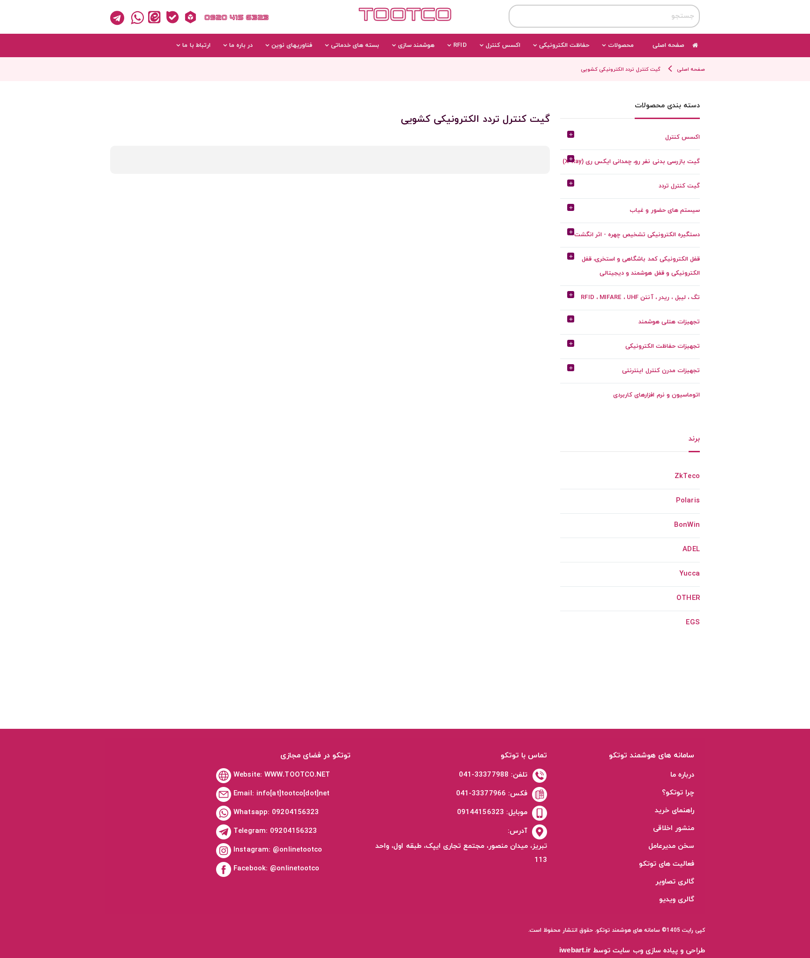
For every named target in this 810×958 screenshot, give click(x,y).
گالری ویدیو (676, 900)
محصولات (621, 45)
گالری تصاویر (674, 882)
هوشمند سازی (416, 45)
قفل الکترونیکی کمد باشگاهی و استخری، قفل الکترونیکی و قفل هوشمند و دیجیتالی (641, 266)
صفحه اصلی (668, 45)
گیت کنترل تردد (679, 186)
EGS (692, 623)
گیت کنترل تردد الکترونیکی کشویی (620, 69)
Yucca (689, 574)
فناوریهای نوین (291, 45)
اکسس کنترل (503, 45)
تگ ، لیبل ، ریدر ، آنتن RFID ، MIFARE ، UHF (640, 297)
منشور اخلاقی (673, 828)
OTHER (688, 598)
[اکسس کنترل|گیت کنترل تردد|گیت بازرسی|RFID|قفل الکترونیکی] (405, 22)
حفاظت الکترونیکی (564, 45)
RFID (459, 45)
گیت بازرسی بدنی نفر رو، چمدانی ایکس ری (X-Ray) (630, 161)
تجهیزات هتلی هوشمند (669, 322)
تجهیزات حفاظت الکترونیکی (662, 346)
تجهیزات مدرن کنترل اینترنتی (660, 371)
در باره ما (241, 45)
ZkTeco (687, 476)
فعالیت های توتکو (666, 864)
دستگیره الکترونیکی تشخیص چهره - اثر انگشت (637, 235)
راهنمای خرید (674, 811)
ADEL (690, 549)
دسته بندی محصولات (667, 106)
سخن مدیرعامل (671, 846)
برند (694, 439)
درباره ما (682, 775)
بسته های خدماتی (355, 45)
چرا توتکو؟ (678, 793)
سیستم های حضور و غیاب (664, 210)
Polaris (688, 501)
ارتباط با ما (196, 45)
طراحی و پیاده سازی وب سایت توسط (632, 951)
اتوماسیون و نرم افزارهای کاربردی (656, 395)
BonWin (687, 525)
